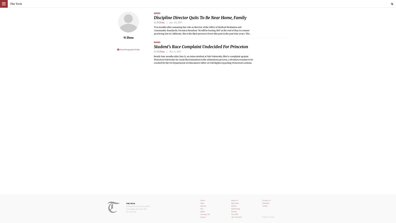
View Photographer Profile (130, 49)
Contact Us (266, 200)
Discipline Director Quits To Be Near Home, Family (200, 17)
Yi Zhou (161, 22)
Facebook (265, 203)
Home (202, 200)
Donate (234, 211)
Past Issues (235, 203)
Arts (201, 209)
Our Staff (234, 214)
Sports (202, 211)
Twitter (265, 206)
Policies (234, 206)
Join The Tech (236, 217)
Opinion (203, 206)
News (157, 13)
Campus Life (205, 214)
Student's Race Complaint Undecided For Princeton (201, 46)
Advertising (235, 209)
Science (203, 217)
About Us (234, 200)
